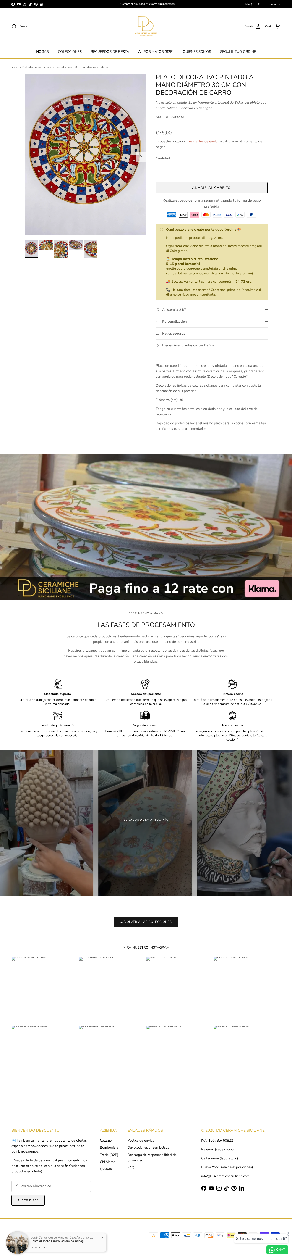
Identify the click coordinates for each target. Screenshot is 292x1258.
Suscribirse (28, 1200)
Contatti (106, 1169)
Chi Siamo (107, 1162)
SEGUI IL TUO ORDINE (238, 51)
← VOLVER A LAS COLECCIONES (146, 922)
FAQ (131, 1167)
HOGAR (42, 51)
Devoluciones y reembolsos (148, 1147)
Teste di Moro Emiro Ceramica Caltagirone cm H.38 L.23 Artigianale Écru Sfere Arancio (59, 1240)
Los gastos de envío (202, 141)
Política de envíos (141, 1140)
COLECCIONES (70, 51)
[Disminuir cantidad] (160, 168)
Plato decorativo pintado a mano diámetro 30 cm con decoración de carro (66, 67)
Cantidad (163, 158)
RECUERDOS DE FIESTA (110, 51)
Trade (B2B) (109, 1155)
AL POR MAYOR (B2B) (156, 51)
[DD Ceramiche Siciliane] (146, 26)
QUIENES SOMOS (197, 51)
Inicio (14, 67)
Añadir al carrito (211, 187)
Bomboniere (109, 1147)
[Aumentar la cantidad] (178, 168)
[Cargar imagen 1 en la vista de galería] (85, 154)
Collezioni (107, 1140)
